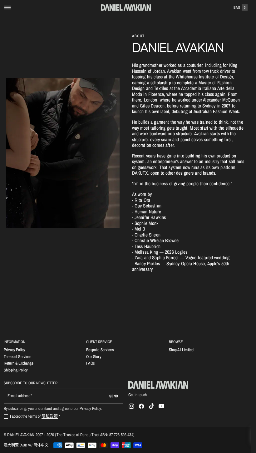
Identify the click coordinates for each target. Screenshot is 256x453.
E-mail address (18, 395)
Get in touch (137, 394)
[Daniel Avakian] (158, 385)
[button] (7, 7)
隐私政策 (50, 416)
